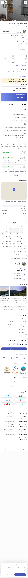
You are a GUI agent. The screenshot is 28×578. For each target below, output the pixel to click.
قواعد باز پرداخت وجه (22, 332)
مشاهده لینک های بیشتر (14, 444)
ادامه (20, 575)
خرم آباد (15, 309)
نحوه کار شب (10, 321)
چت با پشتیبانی (14, 349)
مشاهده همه (23, 215)
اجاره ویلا (25, 309)
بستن (8, 575)
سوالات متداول (24, 324)
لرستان (20, 309)
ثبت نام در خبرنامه (14, 387)
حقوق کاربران (24, 327)
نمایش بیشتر (24, 76)
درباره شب (25, 321)
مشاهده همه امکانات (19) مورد (21, 65)
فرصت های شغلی (9, 327)
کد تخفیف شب (24, 335)
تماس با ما (24, 319)
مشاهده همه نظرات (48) (14, 175)
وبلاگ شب (11, 319)
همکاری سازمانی (9, 324)
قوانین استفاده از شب (22, 329)
